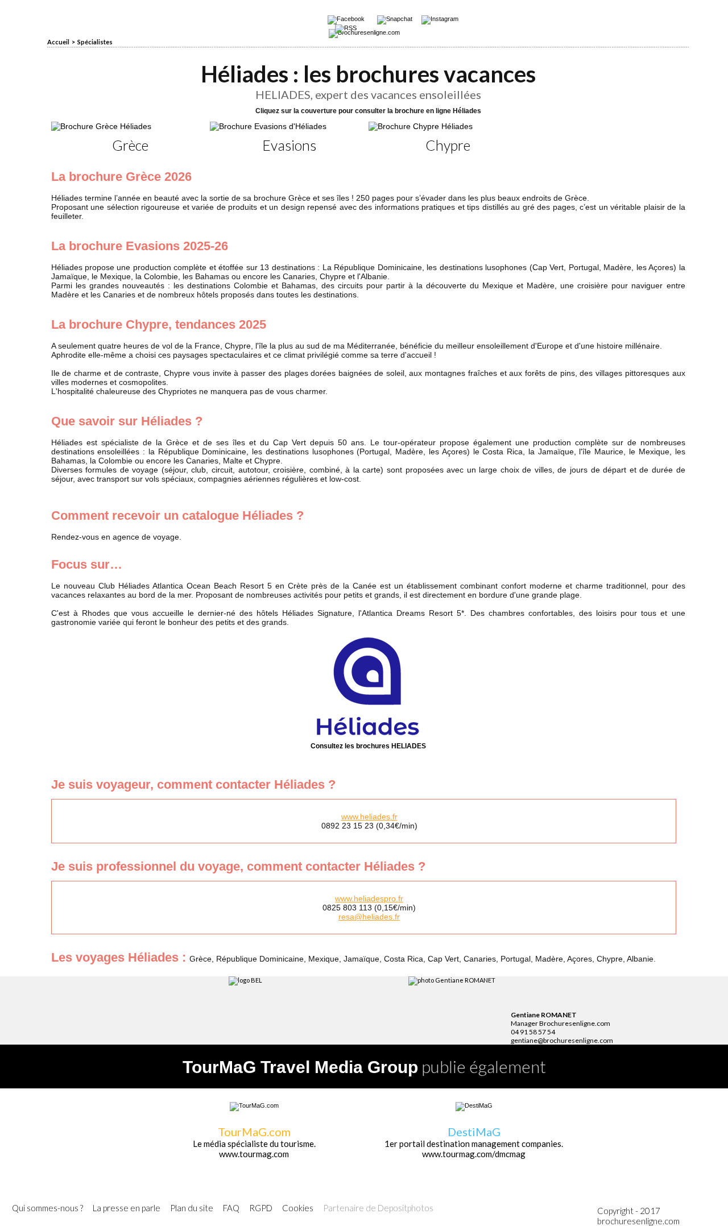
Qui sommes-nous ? (47, 1208)
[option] (130, 138)
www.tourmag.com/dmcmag (474, 1154)
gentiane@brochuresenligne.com (562, 1040)
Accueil (58, 41)
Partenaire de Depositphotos (378, 1208)
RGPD (260, 1208)
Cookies (297, 1208)
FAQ (231, 1208)
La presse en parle (126, 1208)
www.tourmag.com (254, 1154)
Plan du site (191, 1208)
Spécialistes (95, 41)
